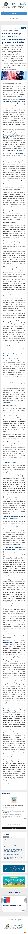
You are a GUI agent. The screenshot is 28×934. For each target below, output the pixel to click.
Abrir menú (15, 18)
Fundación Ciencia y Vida (12, 523)
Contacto (23, 921)
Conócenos (13, 919)
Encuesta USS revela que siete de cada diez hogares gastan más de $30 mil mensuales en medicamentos (13, 850)
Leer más (14, 828)
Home (8, 919)
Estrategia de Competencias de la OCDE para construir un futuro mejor (14, 101)
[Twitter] (24, 28)
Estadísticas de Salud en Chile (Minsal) (13, 905)
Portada (10, 30)
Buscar (14, 13)
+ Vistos (6, 837)
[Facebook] (22, 28)
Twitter (24, 28)
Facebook (22, 28)
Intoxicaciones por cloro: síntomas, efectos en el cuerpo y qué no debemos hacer (13, 845)
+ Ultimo (12, 837)
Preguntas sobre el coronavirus (13, 921)
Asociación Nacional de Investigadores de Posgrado (14, 134)
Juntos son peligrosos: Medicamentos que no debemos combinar (13, 840)
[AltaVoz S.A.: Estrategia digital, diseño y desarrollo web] (25, 932)
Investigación (16, 30)
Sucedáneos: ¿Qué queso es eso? (12, 854)
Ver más (23, 910)
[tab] (6, 837)
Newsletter (20, 919)
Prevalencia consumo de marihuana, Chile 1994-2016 (13, 858)
